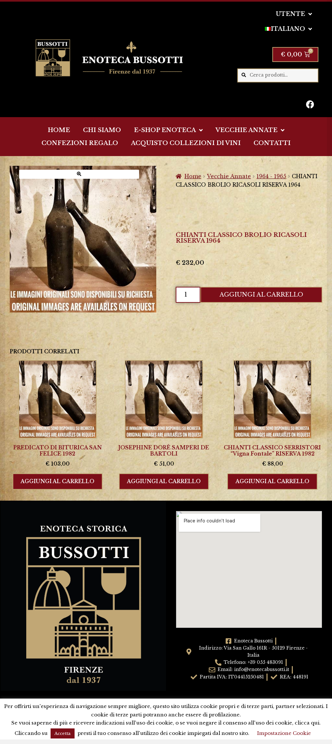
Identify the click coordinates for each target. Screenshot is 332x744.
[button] (79, 174)
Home (192, 176)
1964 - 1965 (271, 176)
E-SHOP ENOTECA (165, 130)
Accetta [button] (62, 733)
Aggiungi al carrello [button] (57, 481)
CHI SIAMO (102, 130)
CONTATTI (272, 143)
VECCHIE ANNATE (247, 130)
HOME (59, 130)
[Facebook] (310, 104)
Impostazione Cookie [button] (284, 733)
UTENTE (290, 14)
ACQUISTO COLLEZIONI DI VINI (186, 143)
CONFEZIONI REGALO (80, 143)
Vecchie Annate (229, 176)
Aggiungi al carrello (261, 294)
